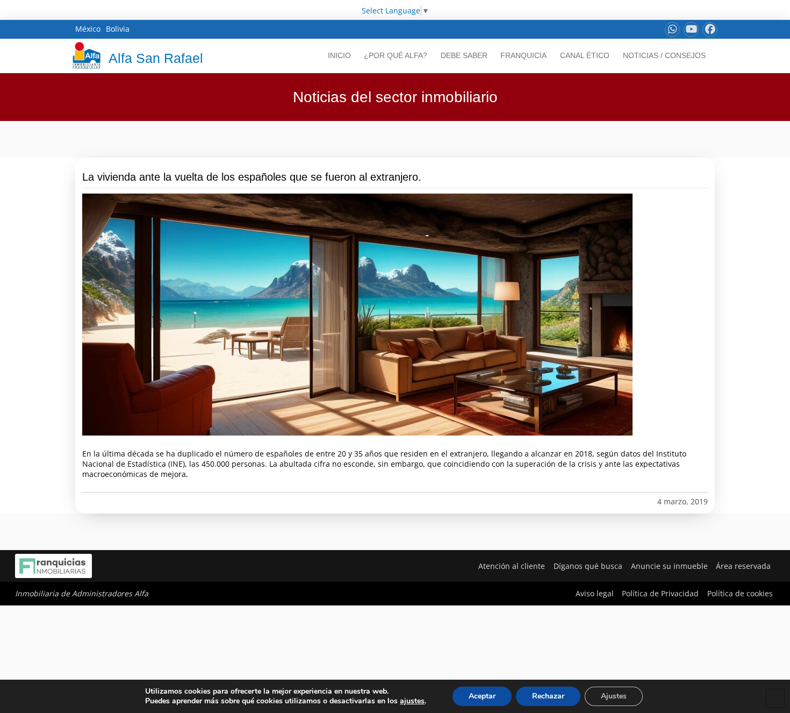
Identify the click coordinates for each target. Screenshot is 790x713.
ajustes (412, 701)
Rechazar (548, 696)
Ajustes (614, 696)
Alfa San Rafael (156, 58)
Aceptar (482, 696)
